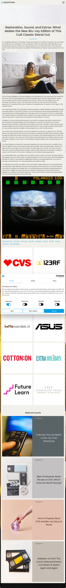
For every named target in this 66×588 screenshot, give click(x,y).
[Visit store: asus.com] (49, 326)
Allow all (54, 311)
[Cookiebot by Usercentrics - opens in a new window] (57, 276)
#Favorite (16, 241)
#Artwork (24, 241)
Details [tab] (33, 281)
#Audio (51, 241)
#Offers (45, 241)
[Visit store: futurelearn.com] (17, 390)
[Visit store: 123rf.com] (49, 263)
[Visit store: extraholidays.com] (49, 358)
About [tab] (54, 281)
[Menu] (63, 2)
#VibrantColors (7, 241)
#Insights (38, 241)
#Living (57, 241)
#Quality (31, 241)
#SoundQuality (14, 244)
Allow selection (33, 311)
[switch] (25, 304)
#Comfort (5, 244)
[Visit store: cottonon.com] (17, 358)
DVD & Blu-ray (33, 39)
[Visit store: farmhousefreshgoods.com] (49, 390)
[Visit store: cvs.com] (17, 263)
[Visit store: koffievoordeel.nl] (17, 326)
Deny (12, 311)
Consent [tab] (11, 281)
